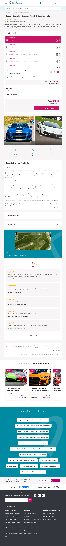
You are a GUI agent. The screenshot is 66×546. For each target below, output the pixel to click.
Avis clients (27, 528)
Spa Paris (7, 536)
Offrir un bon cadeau (47, 108)
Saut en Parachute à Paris (12, 513)
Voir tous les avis (32, 335)
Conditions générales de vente (32, 519)
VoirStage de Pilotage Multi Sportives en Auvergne (18, 12)
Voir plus (53, 207)
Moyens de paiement (30, 522)
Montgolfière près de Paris (12, 522)
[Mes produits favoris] (55, 3)
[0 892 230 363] (47, 480)
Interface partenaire (48, 516)
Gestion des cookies (10, 506)
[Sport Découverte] (15, 3)
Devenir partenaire (48, 513)
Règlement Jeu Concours (31, 533)
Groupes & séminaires (49, 519)
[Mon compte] (51, 3)
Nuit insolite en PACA (11, 525)
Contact (26, 516)
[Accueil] (7, 346)
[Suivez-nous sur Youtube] (43, 495)
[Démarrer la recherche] (59, 8)
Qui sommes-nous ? (30, 513)
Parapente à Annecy (10, 531)
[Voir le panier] (59, 3)
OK (30, 499)
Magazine (27, 531)
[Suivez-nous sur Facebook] (35, 495)
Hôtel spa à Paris (10, 528)
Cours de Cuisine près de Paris (13, 533)
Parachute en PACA (10, 519)
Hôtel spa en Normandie (12, 516)
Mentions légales (29, 525)
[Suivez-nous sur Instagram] (39, 495)
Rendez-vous (44, 2)
